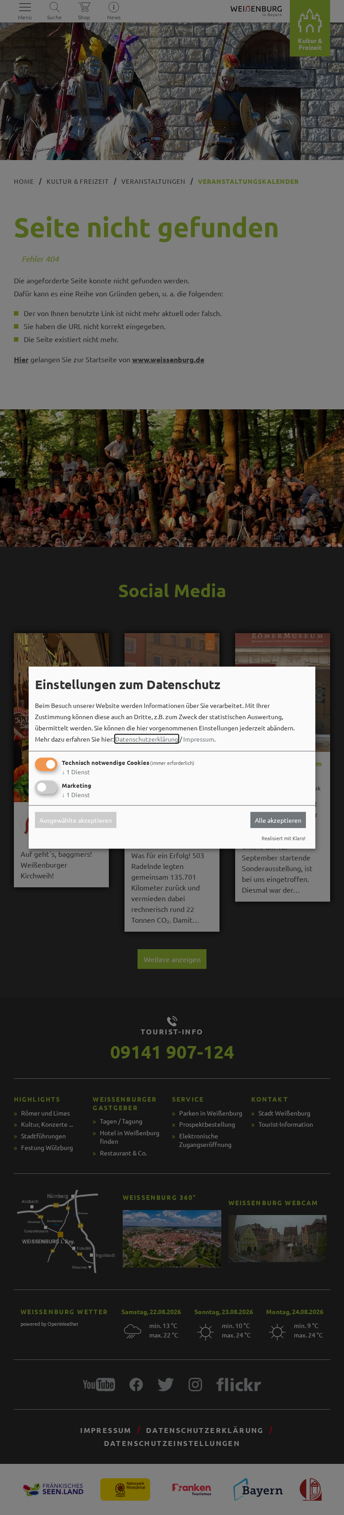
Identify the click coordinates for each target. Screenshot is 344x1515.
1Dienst (76, 772)
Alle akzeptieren (278, 820)
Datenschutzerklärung (146, 739)
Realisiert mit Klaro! (283, 838)
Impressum (198, 739)
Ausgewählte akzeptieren (75, 820)
